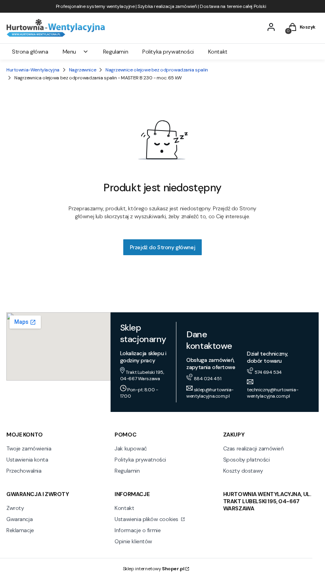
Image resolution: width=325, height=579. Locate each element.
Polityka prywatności (140, 459)
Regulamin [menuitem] (115, 51)
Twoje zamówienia (28, 448)
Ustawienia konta (27, 459)
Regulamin (127, 470)
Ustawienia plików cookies (147, 519)
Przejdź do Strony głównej (162, 247)
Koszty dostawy (243, 470)
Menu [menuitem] (69, 51)
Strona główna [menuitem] (30, 51)
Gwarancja (19, 519)
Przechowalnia (24, 470)
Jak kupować (131, 448)
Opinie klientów (133, 541)
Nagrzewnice (82, 70)
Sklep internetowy (153, 569)
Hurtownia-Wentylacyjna (32, 70)
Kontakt (124, 508)
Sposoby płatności (246, 459)
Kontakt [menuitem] (218, 51)
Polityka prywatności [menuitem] (168, 51)
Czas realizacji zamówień (253, 448)
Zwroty (15, 508)
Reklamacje (20, 530)
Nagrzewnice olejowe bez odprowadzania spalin (156, 70)
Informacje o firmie (138, 530)
